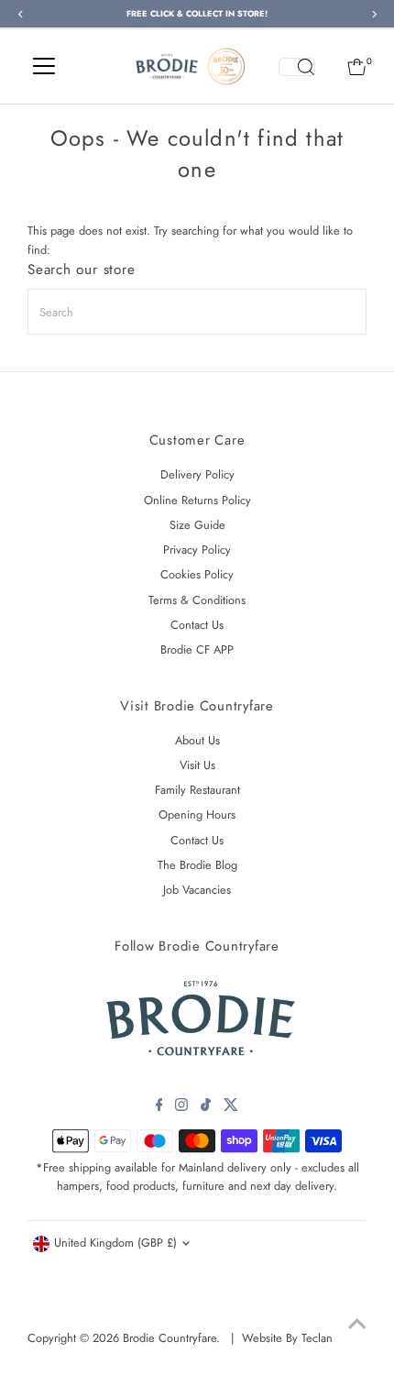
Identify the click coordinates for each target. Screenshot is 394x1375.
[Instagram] (181, 1107)
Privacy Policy (197, 549)
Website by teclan (287, 1338)
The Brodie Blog (197, 865)
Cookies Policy (197, 574)
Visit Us (197, 765)
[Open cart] (357, 67)
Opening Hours (197, 814)
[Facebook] (159, 1107)
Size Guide (197, 525)
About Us (197, 740)
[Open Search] (297, 67)
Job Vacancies (197, 889)
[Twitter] (231, 1107)
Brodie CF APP (197, 649)
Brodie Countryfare (169, 1338)
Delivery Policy (197, 474)
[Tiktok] (205, 1107)
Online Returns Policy (197, 500)
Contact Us (197, 624)
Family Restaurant (197, 789)
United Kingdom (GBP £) (115, 1242)
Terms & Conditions (197, 600)
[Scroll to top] (357, 1324)
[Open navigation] (43, 67)
